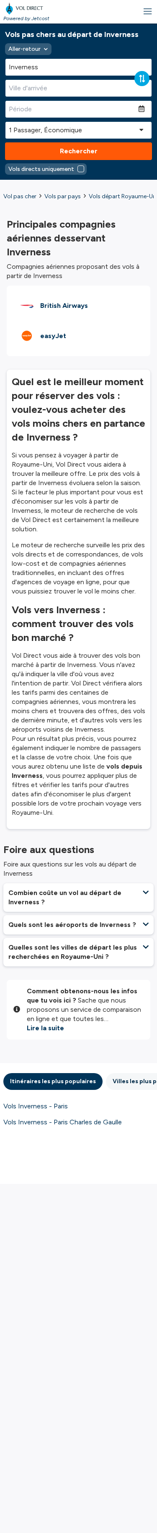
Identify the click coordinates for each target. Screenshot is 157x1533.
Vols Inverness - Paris (35, 1106)
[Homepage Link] (26, 8)
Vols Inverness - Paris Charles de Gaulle (62, 1122)
